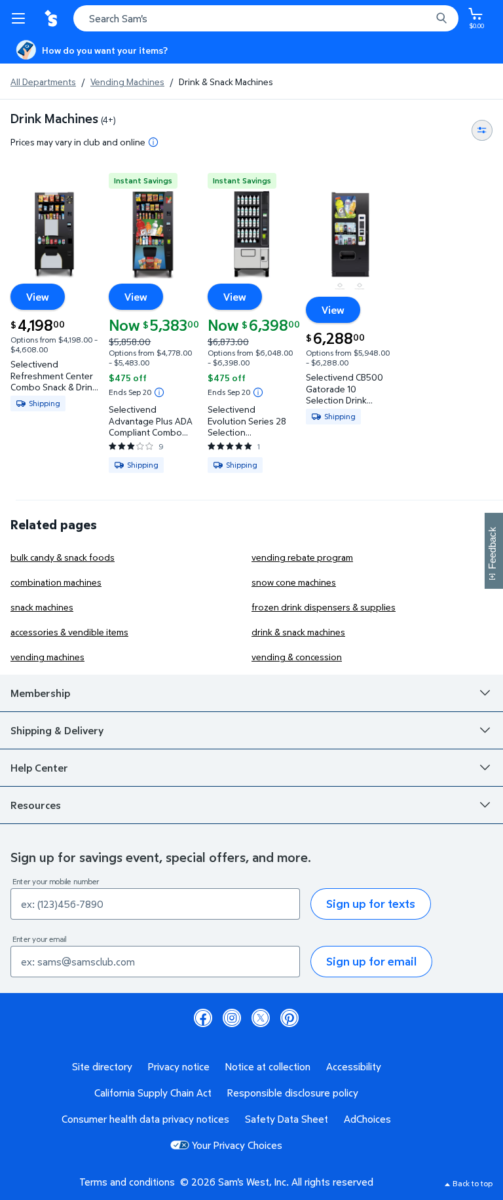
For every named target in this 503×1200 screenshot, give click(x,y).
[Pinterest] (289, 1018)
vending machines (47, 656)
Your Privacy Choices (237, 1145)
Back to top (473, 1183)
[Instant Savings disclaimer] (159, 392)
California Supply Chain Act (153, 1092)
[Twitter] (261, 1018)
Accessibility (353, 1066)
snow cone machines (294, 582)
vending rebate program (302, 557)
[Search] (441, 18)
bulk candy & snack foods (62, 557)
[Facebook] (203, 1018)
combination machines (56, 582)
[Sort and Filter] (482, 130)
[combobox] (265, 18)
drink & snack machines (298, 632)
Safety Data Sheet (286, 1119)
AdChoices (367, 1119)
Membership (40, 693)
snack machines (41, 607)
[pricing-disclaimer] (153, 142)
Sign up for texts (370, 903)
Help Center (39, 767)
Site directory (102, 1066)
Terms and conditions (127, 1181)
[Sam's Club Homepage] (52, 18)
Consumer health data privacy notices (145, 1119)
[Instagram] (232, 1018)
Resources (35, 805)
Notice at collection (267, 1066)
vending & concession (297, 656)
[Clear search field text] (424, 18)
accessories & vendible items (69, 632)
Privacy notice (179, 1066)
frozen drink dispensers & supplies (324, 607)
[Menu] (20, 18)
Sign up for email (371, 961)
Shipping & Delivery (56, 730)
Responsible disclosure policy (292, 1092)
